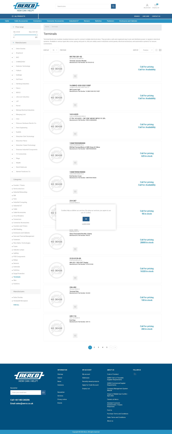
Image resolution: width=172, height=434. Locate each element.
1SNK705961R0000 (77, 172)
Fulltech (18, 70)
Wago (18, 158)
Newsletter (61, 392)
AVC (17, 57)
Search (60, 378)
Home (47, 26)
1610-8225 (74, 114)
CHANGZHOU (20, 62)
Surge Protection (18, 273)
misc (17, 119)
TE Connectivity (21, 154)
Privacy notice (62, 399)
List (160, 50)
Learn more (86, 224)
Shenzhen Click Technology (25, 136)
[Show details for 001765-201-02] (57, 69)
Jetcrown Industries (22, 97)
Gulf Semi (19, 79)
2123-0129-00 (75, 258)
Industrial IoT (17, 206)
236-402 (73, 287)
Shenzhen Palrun (21, 141)
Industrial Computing (20, 202)
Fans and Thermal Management (23, 236)
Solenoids (16, 267)
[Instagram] (135, 373)
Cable (15, 209)
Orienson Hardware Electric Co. (26, 123)
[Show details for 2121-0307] (57, 241)
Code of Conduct (113, 374)
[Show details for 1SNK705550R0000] (57, 155)
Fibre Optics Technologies (21, 243)
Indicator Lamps (18, 250)
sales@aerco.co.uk (24, 403)
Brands (60, 403)
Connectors (17, 219)
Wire (14, 280)
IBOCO (18, 92)
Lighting (16, 253)
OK (86, 219)
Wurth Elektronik (21, 167)
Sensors (16, 263)
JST (17, 101)
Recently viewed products (90, 381)
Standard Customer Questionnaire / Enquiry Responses (114, 404)
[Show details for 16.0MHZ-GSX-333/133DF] (57, 97)
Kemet (18, 106)
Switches (16, 270)
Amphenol (19, 53)
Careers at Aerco (112, 399)
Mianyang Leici (21, 114)
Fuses (15, 246)
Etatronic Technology (23, 66)
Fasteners (16, 240)
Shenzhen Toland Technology (25, 145)
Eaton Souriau (20, 48)
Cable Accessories (19, 212)
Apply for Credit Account (90, 385)
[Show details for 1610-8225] (57, 126)
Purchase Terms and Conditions (117, 414)
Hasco (18, 88)
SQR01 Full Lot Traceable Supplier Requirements (115, 379)
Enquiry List (86, 388)
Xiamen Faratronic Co (23, 171)
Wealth (18, 163)
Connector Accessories (21, 223)
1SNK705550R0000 (77, 143)
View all (16, 305)
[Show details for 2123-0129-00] (57, 270)
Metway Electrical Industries (25, 110)
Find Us (109, 410)
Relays (15, 260)
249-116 (73, 316)
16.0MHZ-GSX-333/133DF (80, 85)
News (59, 381)
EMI (14, 195)
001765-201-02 (76, 57)
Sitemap (60, 374)
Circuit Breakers (18, 216)
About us (110, 421)
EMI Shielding (17, 229)
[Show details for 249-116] (57, 328)
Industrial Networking (20, 192)
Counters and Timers (20, 226)
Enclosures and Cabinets (21, 233)
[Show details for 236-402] (57, 299)
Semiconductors (18, 189)
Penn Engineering (21, 128)
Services (60, 396)
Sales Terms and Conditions (116, 417)
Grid (156, 50)
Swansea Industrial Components (26, 149)
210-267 (73, 201)
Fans (15, 199)
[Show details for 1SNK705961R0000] (57, 184)
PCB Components (19, 256)
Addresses (85, 378)
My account (147, 7)
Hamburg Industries (22, 84)
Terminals (16, 277)
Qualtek (18, 132)
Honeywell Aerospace (20, 301)
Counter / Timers (19, 185)
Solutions (16, 284)
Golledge (19, 75)
